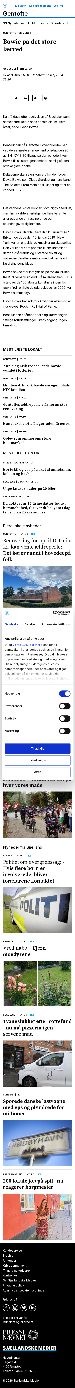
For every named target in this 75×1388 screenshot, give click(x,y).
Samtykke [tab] (11, 624)
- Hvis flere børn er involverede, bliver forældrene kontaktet (33, 871)
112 (18, 1094)
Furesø (7, 855)
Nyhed (24, 533)
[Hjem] (5, 6)
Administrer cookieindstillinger (24, 1290)
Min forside (40, 23)
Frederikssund (12, 496)
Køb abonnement (40, 5)
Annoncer (9, 1260)
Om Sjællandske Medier (19, 1280)
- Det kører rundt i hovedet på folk (37, 550)
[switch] (64, 706)
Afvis (37, 772)
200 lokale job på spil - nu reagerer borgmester (33, 1184)
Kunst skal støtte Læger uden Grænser (37, 423)
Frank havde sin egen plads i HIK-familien (37, 387)
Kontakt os (10, 1275)
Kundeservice (12, 1250)
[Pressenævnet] (20, 1332)
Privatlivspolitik (13, 1285)
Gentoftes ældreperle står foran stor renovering (35, 406)
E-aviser (20, 5)
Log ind (58, 5)
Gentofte (9, 359)
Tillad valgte (37, 760)
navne (22, 378)
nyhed (22, 359)
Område (56, 23)
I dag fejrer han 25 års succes (36, 507)
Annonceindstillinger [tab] (56, 624)
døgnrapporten (23, 462)
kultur (23, 416)
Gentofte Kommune (16, 32)
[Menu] (70, 5)
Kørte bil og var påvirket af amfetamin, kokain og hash (37, 471)
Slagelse (9, 481)
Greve (7, 462)
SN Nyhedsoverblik (16, 23)
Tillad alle (37, 748)
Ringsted (9, 941)
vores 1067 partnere (27, 644)
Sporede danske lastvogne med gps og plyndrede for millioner (34, 1107)
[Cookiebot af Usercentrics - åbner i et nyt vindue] (53, 613)
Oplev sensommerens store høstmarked (27, 440)
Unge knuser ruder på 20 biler (29, 488)
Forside (8, 1094)
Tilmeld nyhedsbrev (17, 1270)
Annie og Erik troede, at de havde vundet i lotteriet (32, 368)
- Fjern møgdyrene (24, 951)
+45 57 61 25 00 (25, 1371)
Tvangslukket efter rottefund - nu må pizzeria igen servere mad (37, 1027)
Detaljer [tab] (29, 624)
